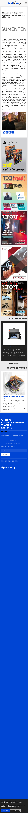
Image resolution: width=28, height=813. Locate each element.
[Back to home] (14, 3)
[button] (26, 3)
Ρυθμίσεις (14, 810)
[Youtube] (13, 461)
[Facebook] (2, 461)
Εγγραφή (5, 455)
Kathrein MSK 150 (8, 347)
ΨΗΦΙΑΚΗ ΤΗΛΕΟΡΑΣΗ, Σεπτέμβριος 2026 (13, 397)
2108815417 (13, 440)
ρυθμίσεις (16, 807)
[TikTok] (6, 461)
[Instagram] (9, 461)
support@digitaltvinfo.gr (13, 443)
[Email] (16, 461)
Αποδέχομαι (5, 810)
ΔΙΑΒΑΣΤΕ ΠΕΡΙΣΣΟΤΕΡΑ (14, 364)
